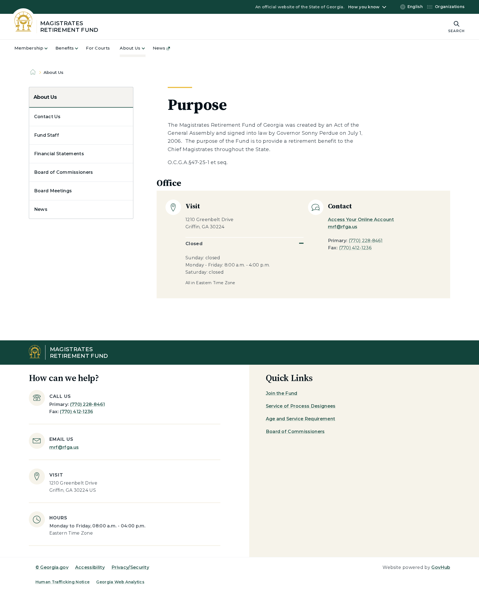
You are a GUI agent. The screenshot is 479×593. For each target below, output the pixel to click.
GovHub (440, 567)
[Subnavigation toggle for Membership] (49, 48)
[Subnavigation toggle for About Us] (147, 48)
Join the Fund (281, 393)
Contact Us (47, 116)
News (40, 209)
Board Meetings (53, 190)
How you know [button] (363, 7)
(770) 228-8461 (366, 240)
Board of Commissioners (63, 172)
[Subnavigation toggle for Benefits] (80, 48)
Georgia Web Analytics (120, 581)
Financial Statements (59, 153)
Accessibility (90, 567)
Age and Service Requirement (300, 418)
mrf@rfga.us (343, 226)
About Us (45, 97)
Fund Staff (46, 135)
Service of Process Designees (301, 406)
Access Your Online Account (361, 219)
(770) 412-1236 (355, 247)
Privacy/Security (130, 567)
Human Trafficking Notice (62, 581)
